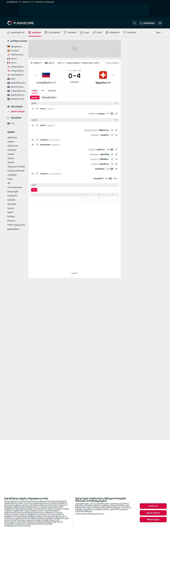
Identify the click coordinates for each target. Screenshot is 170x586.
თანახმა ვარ (153, 506)
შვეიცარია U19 (103, 82)
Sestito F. (51, 109)
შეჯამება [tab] (35, 97)
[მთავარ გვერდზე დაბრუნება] (25, 23)
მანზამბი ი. (104, 159)
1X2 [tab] (34, 190)
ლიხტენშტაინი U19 (46, 82)
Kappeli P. (56, 145)
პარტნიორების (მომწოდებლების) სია (89, 514)
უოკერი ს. (105, 135)
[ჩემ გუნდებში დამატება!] (36, 75)
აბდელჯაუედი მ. (91, 130)
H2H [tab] (42, 91)
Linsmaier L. (44, 140)
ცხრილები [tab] (52, 91)
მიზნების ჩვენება (153, 519)
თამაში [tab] (34, 91)
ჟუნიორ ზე (104, 154)
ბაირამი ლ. (104, 164)
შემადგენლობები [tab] (49, 97)
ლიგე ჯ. (92, 149)
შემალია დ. (104, 130)
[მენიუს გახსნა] (160, 23)
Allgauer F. (51, 125)
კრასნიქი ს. (94, 154)
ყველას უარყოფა (153, 513)
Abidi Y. (43, 125)
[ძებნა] (134, 23)
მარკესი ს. (95, 135)
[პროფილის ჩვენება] (46, 75)
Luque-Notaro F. (56, 174)
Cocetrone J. (55, 140)
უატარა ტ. (93, 114)
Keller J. (43, 109)
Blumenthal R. (45, 145)
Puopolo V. (44, 174)
